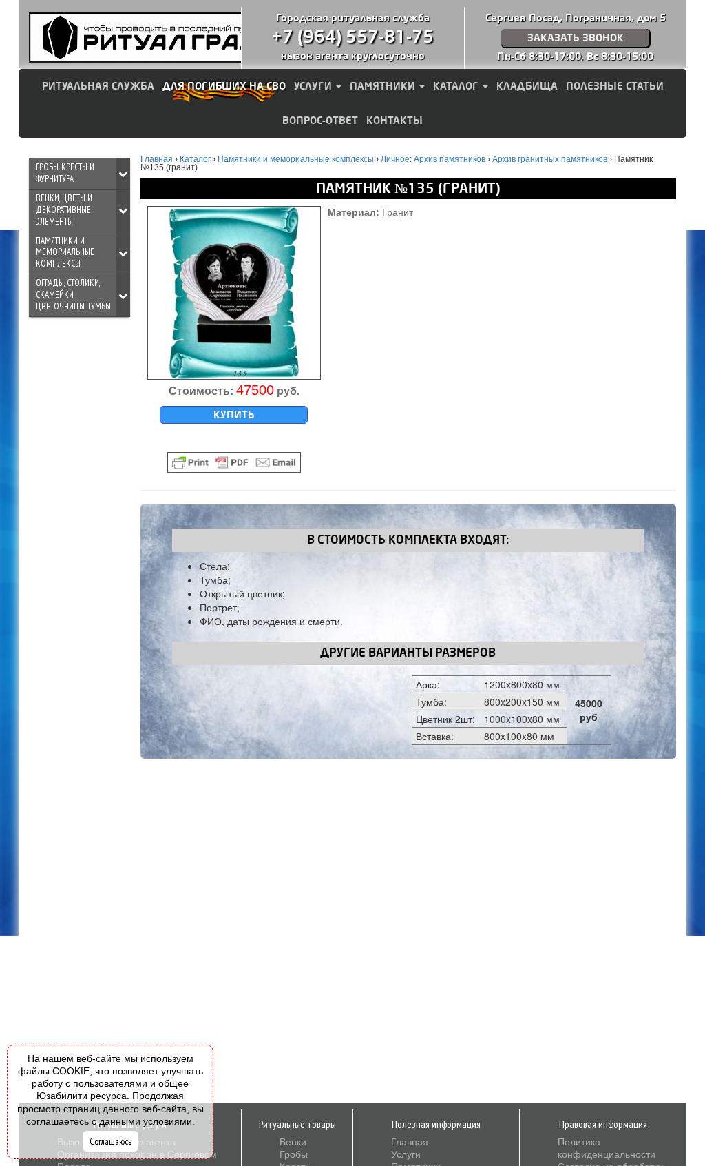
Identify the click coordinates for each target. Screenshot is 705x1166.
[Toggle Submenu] (123, 173)
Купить (234, 414)
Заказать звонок (575, 37)
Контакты (394, 120)
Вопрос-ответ (320, 120)
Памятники (384, 86)
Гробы (294, 1153)
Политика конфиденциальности (606, 1147)
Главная (409, 1141)
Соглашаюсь (110, 1141)
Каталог (457, 86)
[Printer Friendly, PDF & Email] (234, 462)
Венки (293, 1141)
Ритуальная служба (98, 86)
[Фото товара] (234, 293)
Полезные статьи (615, 86)
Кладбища (527, 86)
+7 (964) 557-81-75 (352, 37)
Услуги (314, 86)
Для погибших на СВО (224, 86)
